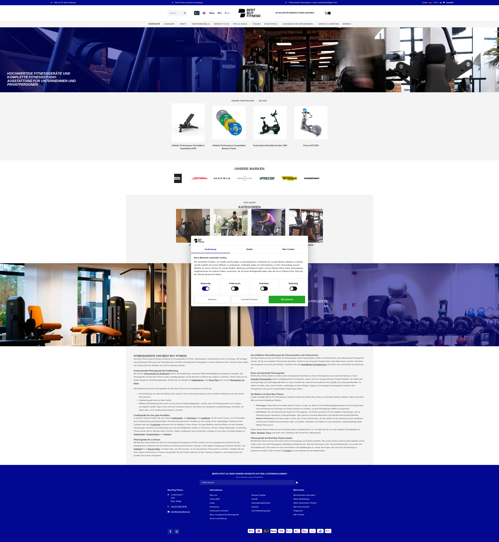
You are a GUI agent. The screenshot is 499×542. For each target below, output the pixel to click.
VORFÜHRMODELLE (201, 24)
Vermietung (214, 507)
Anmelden (450, 3)
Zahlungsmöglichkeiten (260, 503)
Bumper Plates (154, 449)
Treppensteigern (153, 434)
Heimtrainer (191, 418)
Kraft (183, 24)
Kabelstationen (198, 380)
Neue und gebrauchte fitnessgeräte (224, 515)
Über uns (213, 495)
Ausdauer (169, 24)
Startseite (154, 24)
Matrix (253, 433)
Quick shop (189, 147)
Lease (212, 503)
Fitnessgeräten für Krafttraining (157, 374)
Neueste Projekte (258, 495)
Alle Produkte (298, 515)
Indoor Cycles (221, 24)
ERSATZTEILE (270, 24)
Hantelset (180, 407)
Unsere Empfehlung (242, 101)
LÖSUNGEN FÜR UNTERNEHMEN (298, 24)
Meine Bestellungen (301, 499)
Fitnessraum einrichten (219, 511)
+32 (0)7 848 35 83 (179, 506)
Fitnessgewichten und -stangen (228, 403)
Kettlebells (138, 449)
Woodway (261, 433)
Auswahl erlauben (249, 299)
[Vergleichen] (441, 3)
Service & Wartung (329, 24)
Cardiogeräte (177, 418)
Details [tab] (249, 249)
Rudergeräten (139, 434)
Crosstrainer (155, 424)
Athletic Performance (264, 425)
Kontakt (425, 3)
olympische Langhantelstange (218, 407)
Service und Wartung (218, 518)
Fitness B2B (214, 499)
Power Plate (214, 380)
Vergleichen (298, 511)
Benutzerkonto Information (304, 495)
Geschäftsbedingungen (261, 511)
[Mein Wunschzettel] (444, 3)
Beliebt (263, 101)
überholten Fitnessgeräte (261, 379)
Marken (347, 24)
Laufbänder (205, 418)
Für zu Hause (240, 24)
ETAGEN (257, 24)
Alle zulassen (287, 299)
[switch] (235, 289)
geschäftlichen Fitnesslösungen (314, 364)
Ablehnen (212, 299)
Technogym (278, 409)
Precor (268, 433)
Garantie (255, 507)
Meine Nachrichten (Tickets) (304, 503)
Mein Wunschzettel (301, 507)
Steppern (167, 434)
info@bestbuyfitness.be (180, 512)
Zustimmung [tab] (210, 249)
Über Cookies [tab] (288, 249)
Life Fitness (313, 412)
